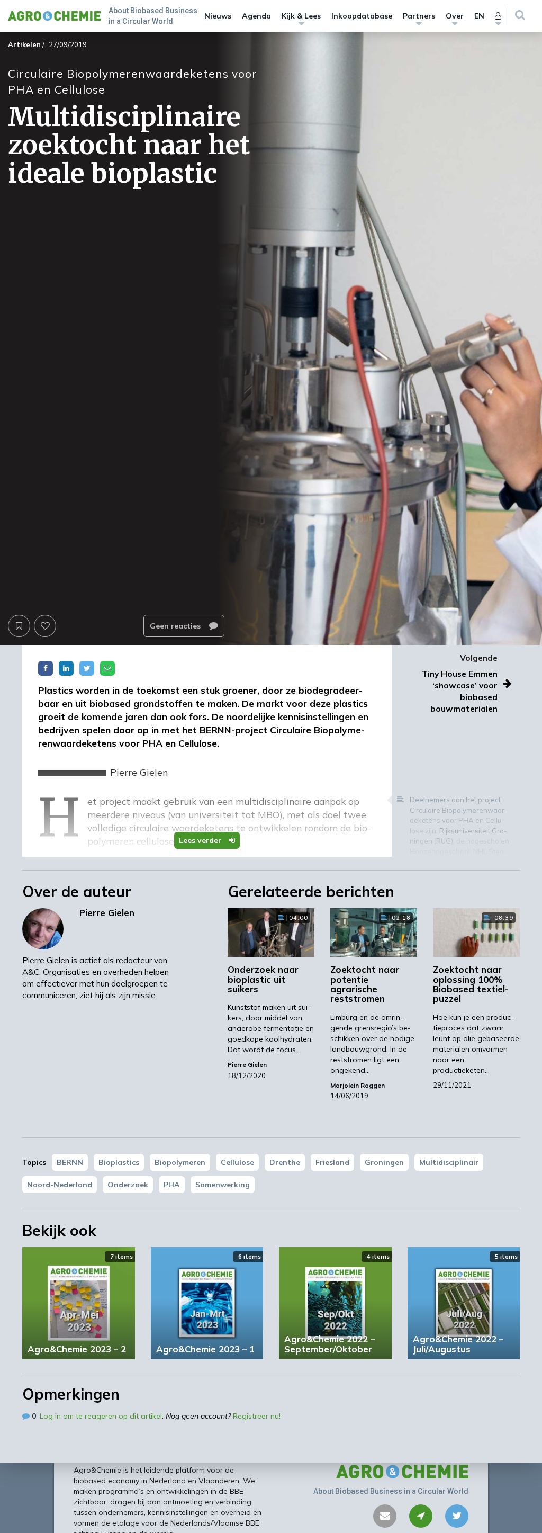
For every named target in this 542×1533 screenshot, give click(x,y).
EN (479, 16)
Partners (419, 16)
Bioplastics (118, 1162)
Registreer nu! (257, 1416)
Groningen (384, 1162)
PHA (172, 1184)
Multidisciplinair (448, 1162)
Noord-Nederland (59, 1184)
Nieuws (217, 16)
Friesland (332, 1162)
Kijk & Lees (301, 16)
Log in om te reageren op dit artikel (101, 1416)
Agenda (256, 16)
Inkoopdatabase (361, 16)
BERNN (70, 1162)
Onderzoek (127, 1184)
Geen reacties (176, 626)
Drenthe (284, 1162)
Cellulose (237, 1162)
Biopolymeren (180, 1162)
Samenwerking (222, 1184)
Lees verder (201, 840)
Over (455, 16)
